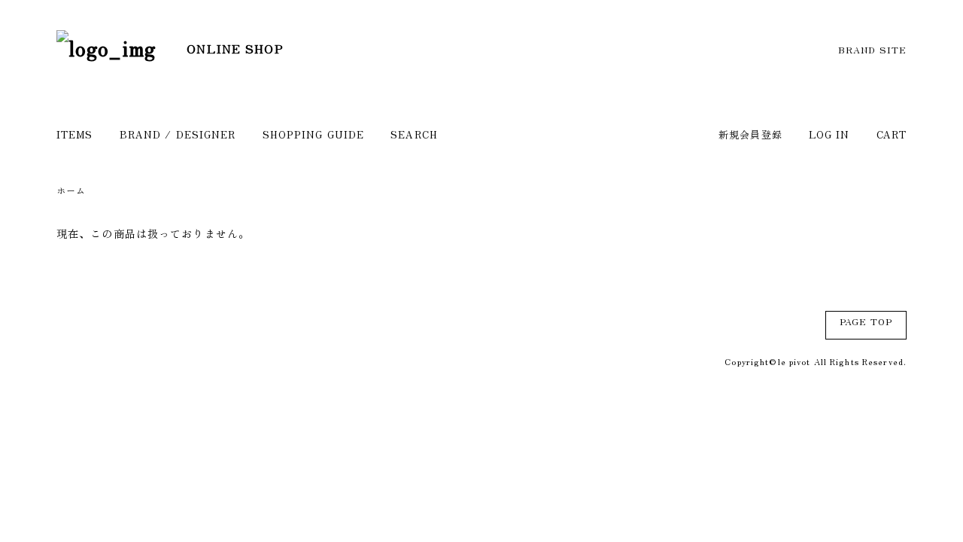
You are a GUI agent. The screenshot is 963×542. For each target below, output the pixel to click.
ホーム (71, 190)
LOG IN (829, 134)
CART (891, 134)
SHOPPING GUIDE (314, 134)
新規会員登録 (750, 134)
